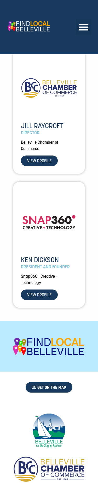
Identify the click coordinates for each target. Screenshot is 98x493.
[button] (83, 27)
